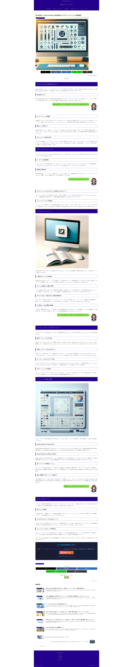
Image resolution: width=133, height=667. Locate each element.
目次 (65, 78)
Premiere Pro (61, 549)
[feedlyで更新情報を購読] (65, 577)
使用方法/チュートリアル (40, 563)
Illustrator (55, 549)
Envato (38, 355)
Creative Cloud (43, 549)
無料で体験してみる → (66, 552)
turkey (60, 659)
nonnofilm (61, 658)
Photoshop (50, 549)
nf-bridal (60, 656)
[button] (87, 72)
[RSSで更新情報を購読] (68, 577)
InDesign (40, 89)
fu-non (60, 654)
